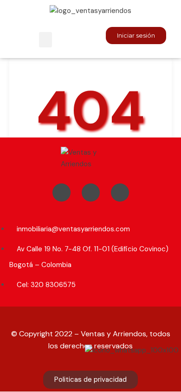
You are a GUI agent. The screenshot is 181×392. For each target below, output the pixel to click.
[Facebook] (61, 192)
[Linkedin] (120, 192)
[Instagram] (91, 192)
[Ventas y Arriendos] (90, 158)
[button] (45, 39)
